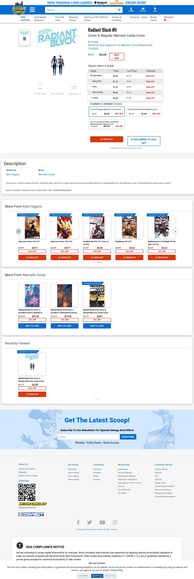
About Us (23, 464)
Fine (95, 86)
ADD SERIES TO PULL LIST (145, 141)
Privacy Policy (160, 483)
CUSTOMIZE (83, 576)
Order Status (123, 469)
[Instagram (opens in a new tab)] (115, 524)
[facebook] (78, 524)
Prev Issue (41, 94)
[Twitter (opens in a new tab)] (89, 524)
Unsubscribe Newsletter (164, 486)
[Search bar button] (119, 10)
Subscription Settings (126, 476)
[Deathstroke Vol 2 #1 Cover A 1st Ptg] (97, 227)
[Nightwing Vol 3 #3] (129, 227)
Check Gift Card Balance (127, 479)
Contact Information (27, 469)
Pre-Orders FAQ (124, 490)
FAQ (156, 476)
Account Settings (125, 473)
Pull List (121, 486)
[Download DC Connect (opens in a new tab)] (36, 514)
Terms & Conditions (163, 490)
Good (95, 97)
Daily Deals (94, 442)
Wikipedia (23, 472)
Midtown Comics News (28, 476)
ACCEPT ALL (97, 576)
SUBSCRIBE (128, 436)
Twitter (96, 476)
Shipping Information (163, 493)
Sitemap (158, 473)
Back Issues (111, 442)
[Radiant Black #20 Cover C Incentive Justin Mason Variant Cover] (65, 295)
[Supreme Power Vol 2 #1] (32, 227)
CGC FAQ (158, 479)
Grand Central (73, 473)
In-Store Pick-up (161, 469)
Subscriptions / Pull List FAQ (129, 483)
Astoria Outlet (73, 479)
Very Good (98, 92)
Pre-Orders (122, 493)
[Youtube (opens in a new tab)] (102, 524)
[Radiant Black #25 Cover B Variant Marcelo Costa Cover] (97, 295)
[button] (32, 10)
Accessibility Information (165, 496)
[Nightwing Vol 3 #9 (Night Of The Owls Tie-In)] (162, 227)
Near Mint (97, 75)
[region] (18, 231)
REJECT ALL (110, 576)
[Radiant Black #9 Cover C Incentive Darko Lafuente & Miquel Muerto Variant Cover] (32, 295)
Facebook (97, 469)
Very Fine (97, 81)
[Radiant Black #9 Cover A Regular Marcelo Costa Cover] (32, 364)
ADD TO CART (32, 326)
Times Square (73, 476)
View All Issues (57, 94)
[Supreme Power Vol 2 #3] (65, 227)
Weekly (80, 442)
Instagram (97, 473)
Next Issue (73, 94)
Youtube (96, 479)
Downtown (72, 469)
